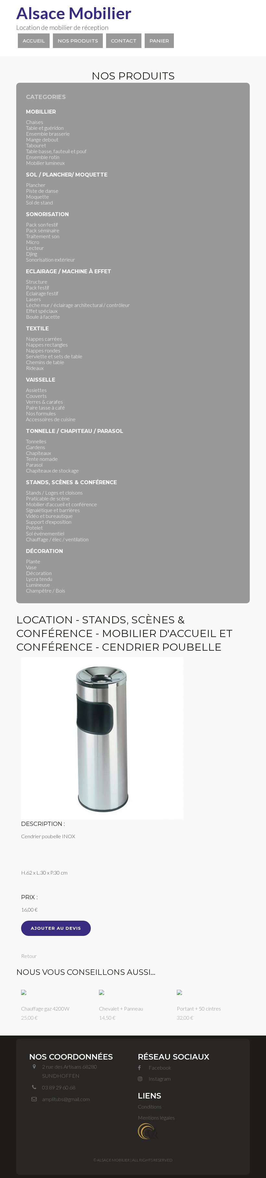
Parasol (34, 464)
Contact (124, 41)
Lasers (33, 299)
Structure (36, 281)
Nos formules (41, 413)
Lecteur (35, 248)
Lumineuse (38, 585)
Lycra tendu (39, 579)
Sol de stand (39, 202)
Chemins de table (45, 362)
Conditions (150, 1106)
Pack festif (37, 287)
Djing (31, 254)
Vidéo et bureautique (49, 516)
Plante (33, 561)
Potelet (34, 527)
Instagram (159, 1078)
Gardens (35, 447)
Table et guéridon (45, 128)
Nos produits (78, 41)
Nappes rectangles (47, 344)
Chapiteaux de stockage (52, 470)
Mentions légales (156, 1117)
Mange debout (42, 139)
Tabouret (36, 145)
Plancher (35, 185)
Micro (32, 242)
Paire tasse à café (45, 407)
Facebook (159, 1067)
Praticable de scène (48, 498)
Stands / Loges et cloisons (54, 492)
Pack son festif (42, 224)
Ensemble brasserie (48, 133)
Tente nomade (42, 459)
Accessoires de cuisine (51, 419)
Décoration (39, 573)
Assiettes (36, 390)
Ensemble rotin (42, 157)
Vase (31, 567)
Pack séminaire (42, 230)
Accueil (34, 41)
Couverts (36, 396)
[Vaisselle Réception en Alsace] (148, 1130)
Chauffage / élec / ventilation (57, 539)
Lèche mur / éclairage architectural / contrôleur (78, 305)
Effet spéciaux (41, 311)
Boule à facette (43, 316)
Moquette (37, 196)
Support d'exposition (48, 522)
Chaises (34, 122)
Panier (159, 41)
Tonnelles (36, 441)
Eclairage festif (42, 293)
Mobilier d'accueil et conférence (61, 504)
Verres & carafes (44, 402)
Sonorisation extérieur (50, 259)
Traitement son (42, 236)
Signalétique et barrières (53, 510)
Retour (29, 956)
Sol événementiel (45, 533)
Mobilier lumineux (45, 163)
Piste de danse (42, 191)
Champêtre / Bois (45, 590)
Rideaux (34, 368)
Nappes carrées (44, 339)
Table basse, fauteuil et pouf (56, 151)
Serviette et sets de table (54, 356)
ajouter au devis (56, 928)
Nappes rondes (43, 350)
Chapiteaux (38, 453)
